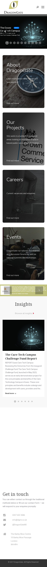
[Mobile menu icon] (42, 7)
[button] (15, 401)
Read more (9, 393)
